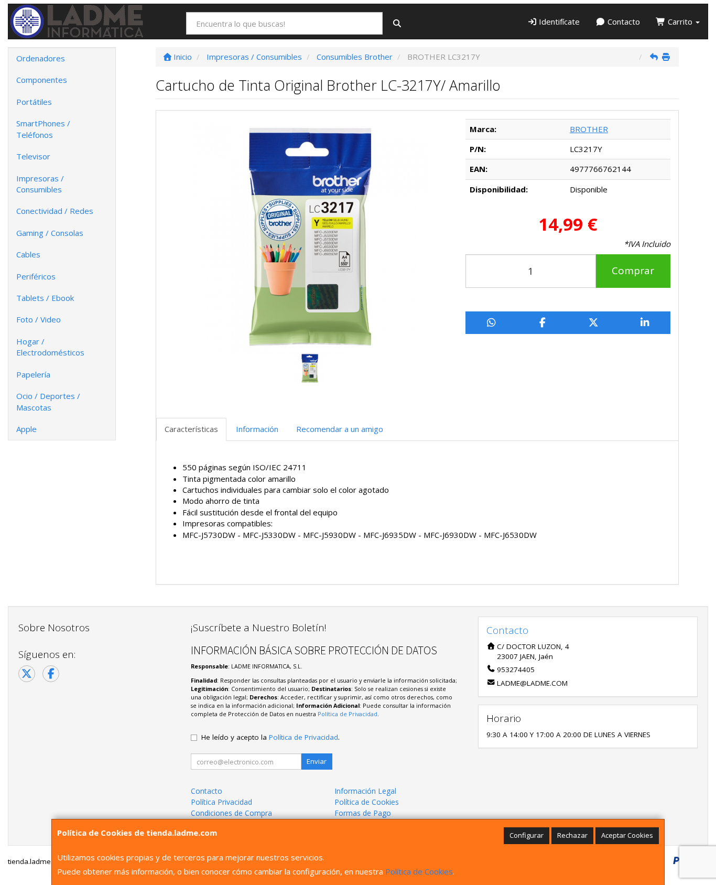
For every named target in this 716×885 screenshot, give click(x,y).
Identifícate (558, 21)
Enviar (317, 761)
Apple (26, 429)
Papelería (33, 374)
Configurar (526, 835)
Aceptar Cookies (627, 835)
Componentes (41, 79)
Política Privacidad (221, 802)
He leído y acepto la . (270, 737)
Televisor (33, 156)
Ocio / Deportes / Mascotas (48, 401)
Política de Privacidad (347, 714)
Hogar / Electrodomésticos (50, 347)
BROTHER (589, 129)
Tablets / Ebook (45, 298)
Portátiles (34, 101)
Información (257, 429)
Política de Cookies (419, 871)
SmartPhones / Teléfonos (43, 128)
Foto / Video (38, 319)
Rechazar (572, 835)
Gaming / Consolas (49, 233)
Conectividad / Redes (54, 211)
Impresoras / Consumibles (40, 184)
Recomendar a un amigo (339, 429)
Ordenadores (40, 58)
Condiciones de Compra (231, 813)
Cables (28, 254)
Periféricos (36, 276)
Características (191, 429)
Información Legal (365, 791)
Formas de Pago (362, 813)
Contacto (622, 21)
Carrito (680, 21)
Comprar (633, 270)
